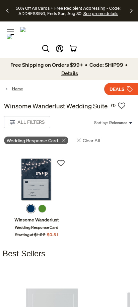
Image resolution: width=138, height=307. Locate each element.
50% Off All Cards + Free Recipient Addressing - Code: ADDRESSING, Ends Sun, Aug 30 (68, 10)
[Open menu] (10, 32)
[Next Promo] (131, 11)
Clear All (91, 140)
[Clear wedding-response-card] (64, 140)
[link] (36, 179)
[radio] (31, 208)
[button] (59, 48)
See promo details (100, 13)
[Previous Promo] (8, 11)
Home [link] (17, 88)
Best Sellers (24, 253)
